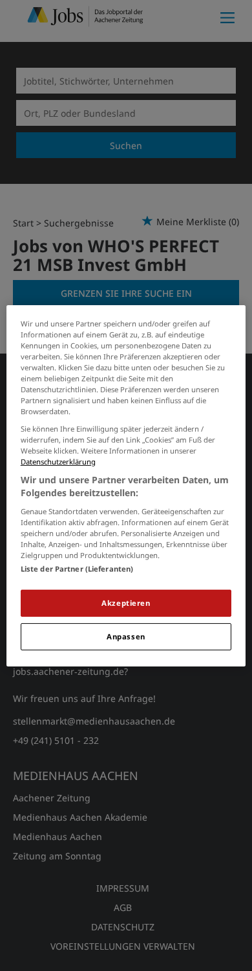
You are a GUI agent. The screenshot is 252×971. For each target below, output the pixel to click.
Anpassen (126, 636)
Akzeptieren (125, 603)
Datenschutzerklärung (58, 461)
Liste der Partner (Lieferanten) (77, 569)
